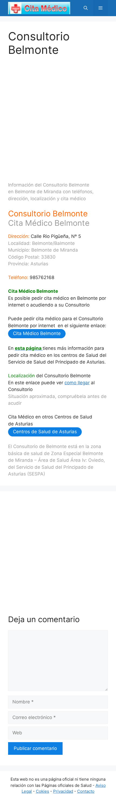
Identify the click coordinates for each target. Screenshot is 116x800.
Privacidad (63, 791)
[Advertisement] (58, 114)
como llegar (77, 382)
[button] (85, 8)
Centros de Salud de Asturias (45, 431)
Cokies (42, 791)
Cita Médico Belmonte (37, 333)
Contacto (85, 791)
